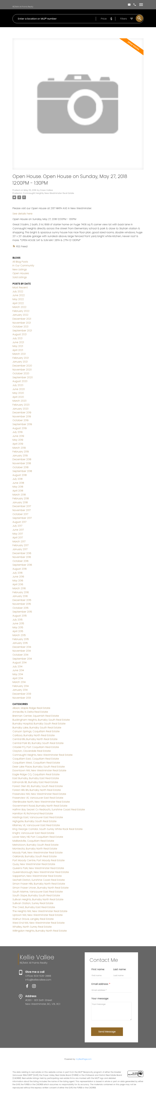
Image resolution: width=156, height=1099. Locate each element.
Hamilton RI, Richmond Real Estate (32, 813)
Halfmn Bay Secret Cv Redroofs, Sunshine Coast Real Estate (48, 809)
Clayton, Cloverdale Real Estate (31, 751)
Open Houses (20, 273)
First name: (98, 969)
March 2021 (19, 354)
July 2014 (17, 666)
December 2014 (21, 647)
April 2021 (17, 350)
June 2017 (18, 529)
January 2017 (19, 549)
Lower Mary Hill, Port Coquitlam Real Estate (37, 837)
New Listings (19, 269)
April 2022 (18, 303)
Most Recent (20, 287)
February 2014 (20, 686)
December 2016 (21, 553)
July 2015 (17, 619)
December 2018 (21, 459)
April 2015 (17, 631)
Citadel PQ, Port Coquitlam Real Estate (35, 747)
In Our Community (23, 265)
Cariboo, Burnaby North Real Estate (33, 735)
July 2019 (17, 432)
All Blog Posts (20, 261)
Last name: (119, 969)
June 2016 (18, 576)
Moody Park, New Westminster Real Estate (37, 852)
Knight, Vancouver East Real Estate (33, 833)
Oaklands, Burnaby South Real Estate (34, 856)
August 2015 (19, 615)
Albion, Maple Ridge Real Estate (31, 708)
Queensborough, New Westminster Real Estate (40, 872)
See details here (22, 213)
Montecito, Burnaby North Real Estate (34, 848)
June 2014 (18, 670)
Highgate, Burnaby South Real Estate (34, 821)
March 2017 (18, 541)
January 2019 (20, 455)
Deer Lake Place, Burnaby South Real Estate (38, 766)
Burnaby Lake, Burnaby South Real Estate (36, 727)
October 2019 (20, 420)
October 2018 (20, 467)
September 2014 (22, 658)
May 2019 (17, 440)
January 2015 (20, 643)
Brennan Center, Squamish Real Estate (35, 716)
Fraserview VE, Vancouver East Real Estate (37, 798)
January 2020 (20, 408)
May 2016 (17, 580)
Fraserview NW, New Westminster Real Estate (39, 794)
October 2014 (20, 654)
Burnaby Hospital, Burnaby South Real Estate (39, 723)
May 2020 (18, 393)
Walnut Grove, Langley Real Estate (33, 919)
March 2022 (19, 307)
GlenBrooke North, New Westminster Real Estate (41, 801)
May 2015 (17, 627)
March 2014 (19, 682)
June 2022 (18, 295)
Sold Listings (19, 277)
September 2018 (22, 471)
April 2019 (17, 444)
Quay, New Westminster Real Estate (33, 864)
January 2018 (20, 502)
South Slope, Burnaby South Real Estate (36, 895)
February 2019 (20, 451)
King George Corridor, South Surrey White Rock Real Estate (47, 829)
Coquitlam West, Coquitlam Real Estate (36, 762)
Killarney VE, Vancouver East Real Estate (36, 825)
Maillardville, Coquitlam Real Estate (33, 841)
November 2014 (21, 651)
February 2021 (20, 358)
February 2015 (20, 639)
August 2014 (19, 662)
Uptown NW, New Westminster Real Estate (37, 915)
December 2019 (21, 412)
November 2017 (21, 510)
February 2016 (20, 592)
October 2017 (20, 514)
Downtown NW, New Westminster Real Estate (39, 770)
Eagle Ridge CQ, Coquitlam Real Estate (36, 774)
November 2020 (22, 369)
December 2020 (22, 365)
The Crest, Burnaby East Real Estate (33, 907)
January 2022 (20, 315)
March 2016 (19, 588)
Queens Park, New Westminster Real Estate (38, 868)
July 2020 (17, 385)
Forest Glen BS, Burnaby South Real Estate (37, 786)
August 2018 (19, 475)
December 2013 (21, 694)
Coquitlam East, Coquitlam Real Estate (35, 758)
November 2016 (21, 557)
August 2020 (19, 381)
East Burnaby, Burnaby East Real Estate (35, 778)
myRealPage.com (84, 1059)
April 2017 (17, 537)
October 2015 (20, 608)
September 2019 (22, 424)
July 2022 (17, 291)
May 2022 (18, 299)
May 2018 (17, 486)
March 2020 (19, 401)
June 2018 (18, 483)
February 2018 (20, 498)
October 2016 (20, 561)
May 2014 (17, 674)
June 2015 (18, 623)
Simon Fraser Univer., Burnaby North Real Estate (40, 887)
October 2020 (20, 373)
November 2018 (21, 463)
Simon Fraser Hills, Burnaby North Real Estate (38, 883)
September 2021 (22, 330)
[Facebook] (28, 987)
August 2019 (19, 428)
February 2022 (20, 311)
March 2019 (19, 448)
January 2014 (20, 690)
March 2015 (19, 635)
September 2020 (22, 377)
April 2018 (17, 490)
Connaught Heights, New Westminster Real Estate (48, 193)
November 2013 (21, 698)
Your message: (100, 998)
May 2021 (17, 346)
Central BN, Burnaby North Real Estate (34, 739)
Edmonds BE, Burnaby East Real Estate (35, 782)
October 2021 (20, 326)
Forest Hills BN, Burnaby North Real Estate (36, 790)
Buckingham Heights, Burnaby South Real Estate (41, 720)
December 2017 (21, 506)
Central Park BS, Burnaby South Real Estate (38, 743)
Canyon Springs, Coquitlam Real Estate (36, 731)
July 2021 (17, 338)
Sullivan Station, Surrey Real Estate (32, 903)
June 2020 (18, 389)
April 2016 (17, 584)
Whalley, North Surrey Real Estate (32, 927)
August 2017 (19, 522)
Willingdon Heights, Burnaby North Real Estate (39, 930)
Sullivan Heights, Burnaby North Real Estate (37, 899)
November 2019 (21, 416)
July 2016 (17, 573)
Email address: (100, 984)
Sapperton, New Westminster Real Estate (37, 876)
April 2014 (17, 678)
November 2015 (21, 604)
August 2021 (19, 334)
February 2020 (21, 404)
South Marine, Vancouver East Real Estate (37, 891)
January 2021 (20, 361)
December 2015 (21, 600)
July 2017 (17, 526)
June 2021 (18, 342)
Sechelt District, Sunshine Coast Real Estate (38, 880)
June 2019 (18, 436)
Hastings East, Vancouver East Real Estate (37, 817)
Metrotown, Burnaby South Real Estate (35, 845)
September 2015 (22, 611)
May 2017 (17, 533)
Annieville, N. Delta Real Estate (30, 712)
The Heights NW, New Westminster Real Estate (39, 911)
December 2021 (21, 319)
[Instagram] (35, 987)
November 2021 (21, 323)
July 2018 (17, 479)
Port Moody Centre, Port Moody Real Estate (38, 860)
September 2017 (22, 518)
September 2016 (22, 565)
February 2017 (20, 545)
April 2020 (18, 397)
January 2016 (20, 596)
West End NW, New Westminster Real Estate (38, 923)
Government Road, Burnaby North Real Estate (39, 805)
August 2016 (19, 569)
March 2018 (19, 494)
